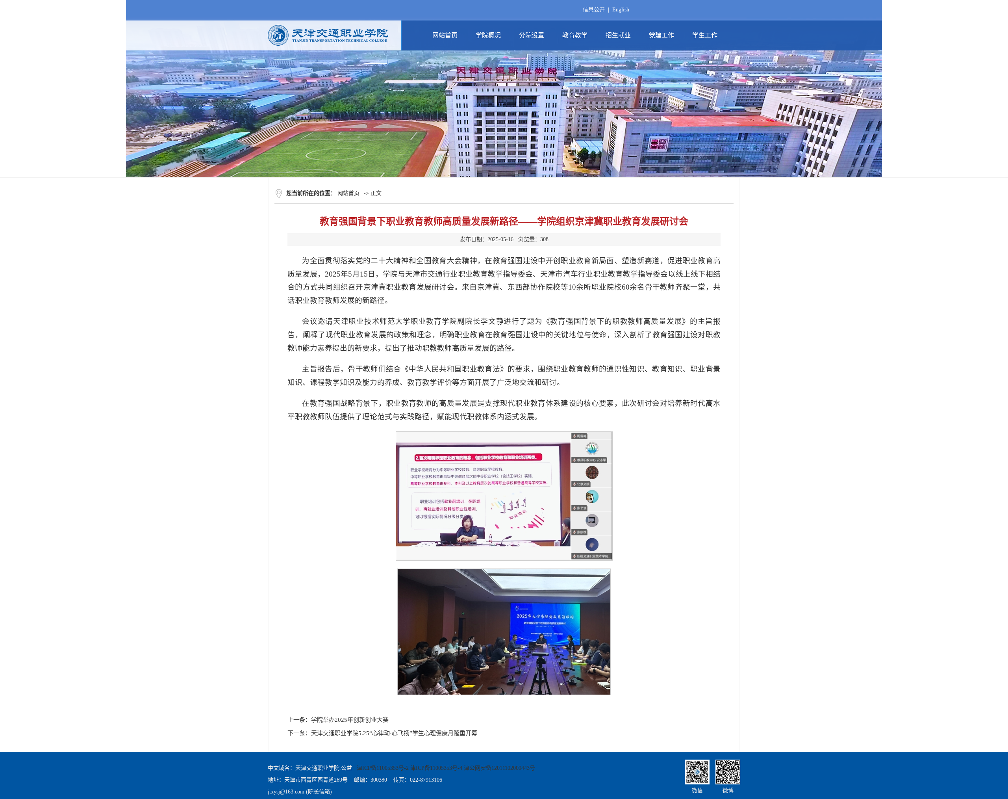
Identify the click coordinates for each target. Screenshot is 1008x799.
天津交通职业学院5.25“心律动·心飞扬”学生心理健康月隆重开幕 (394, 733)
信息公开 (594, 10)
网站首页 (348, 193)
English (620, 10)
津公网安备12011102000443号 (499, 768)
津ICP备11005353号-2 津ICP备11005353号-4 (409, 768)
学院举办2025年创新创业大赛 (350, 720)
